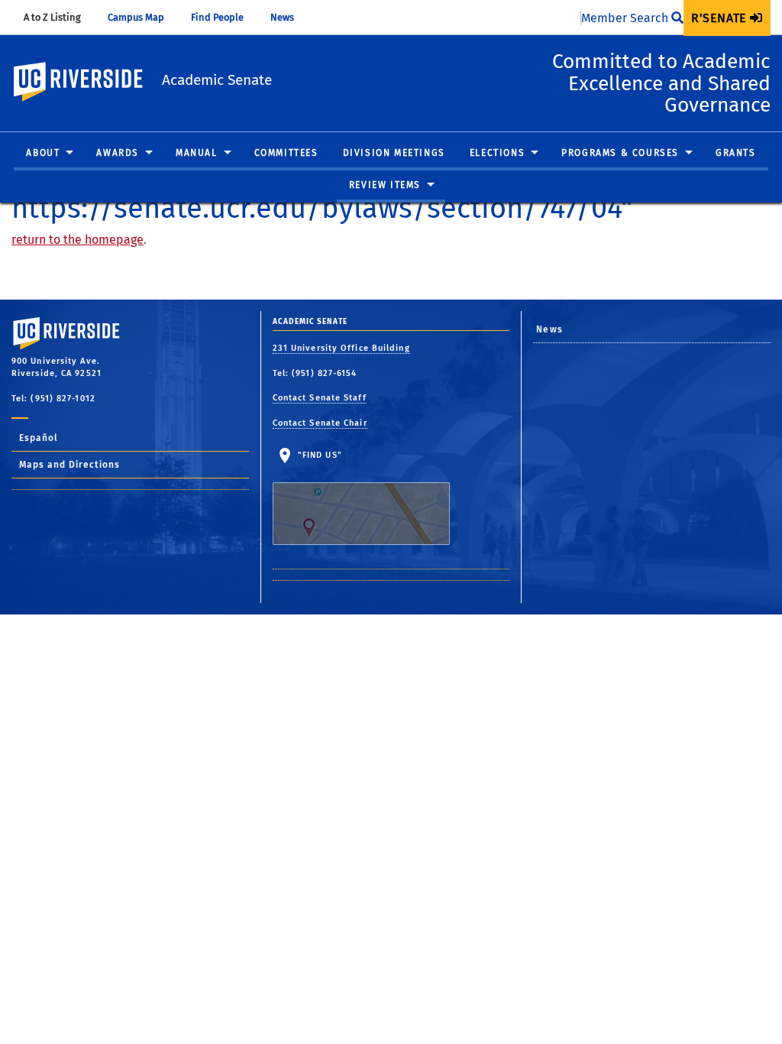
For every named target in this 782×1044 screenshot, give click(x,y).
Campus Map (143, 17)
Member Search (626, 18)
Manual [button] (197, 153)
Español (38, 438)
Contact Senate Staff (320, 398)
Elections (497, 153)
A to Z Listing (59, 17)
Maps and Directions (69, 464)
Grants (736, 153)
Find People (224, 17)
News (289, 17)
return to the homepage (77, 239)
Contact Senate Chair (320, 423)
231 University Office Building (341, 348)
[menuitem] (727, 18)
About (43, 153)
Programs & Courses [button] (620, 153)
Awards (117, 153)
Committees (286, 153)
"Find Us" (318, 455)
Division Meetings (394, 153)
